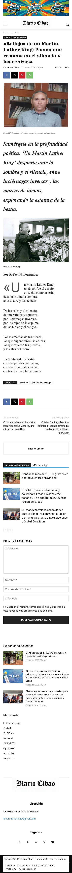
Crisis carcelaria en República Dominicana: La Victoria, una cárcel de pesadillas (19, 426)
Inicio (5, 32)
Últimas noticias (19, 38)
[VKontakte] (52, 842)
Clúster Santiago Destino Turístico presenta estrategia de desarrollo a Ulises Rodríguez (53, 427)
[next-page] (11, 530)
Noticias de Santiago (41, 382)
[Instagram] (44, 842)
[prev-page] (5, 530)
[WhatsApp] (29, 75)
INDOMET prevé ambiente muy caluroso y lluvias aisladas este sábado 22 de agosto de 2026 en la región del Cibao (47, 675)
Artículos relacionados (17, 465)
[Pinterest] (22, 75)
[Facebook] (6, 75)
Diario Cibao (13, 67)
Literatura (23, 382)
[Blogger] (19, 842)
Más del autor (40, 465)
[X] (14, 75)
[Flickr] (36, 842)
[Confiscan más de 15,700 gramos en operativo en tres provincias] (11, 478)
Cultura (15, 32)
